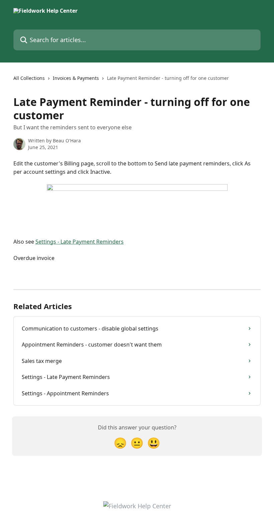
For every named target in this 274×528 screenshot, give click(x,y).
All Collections (29, 78)
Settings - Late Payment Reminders (79, 241)
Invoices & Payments (76, 78)
